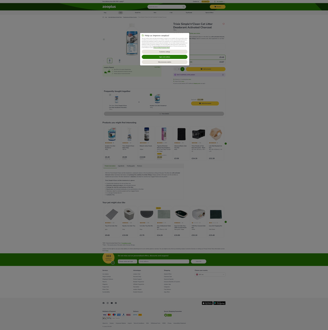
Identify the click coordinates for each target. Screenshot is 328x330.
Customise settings (164, 52)
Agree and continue (164, 57)
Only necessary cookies (164, 62)
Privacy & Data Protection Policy (161, 47)
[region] (164, 49)
